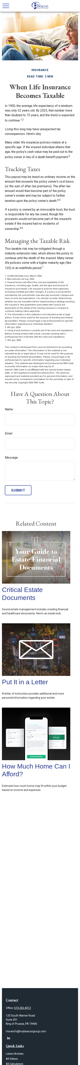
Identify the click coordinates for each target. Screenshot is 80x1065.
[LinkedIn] (8, 1038)
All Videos (12, 1058)
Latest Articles (14, 1053)
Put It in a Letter (25, 682)
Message (11, 457)
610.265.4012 (22, 1008)
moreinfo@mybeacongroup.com (26, 1031)
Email (8, 433)
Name (9, 409)
